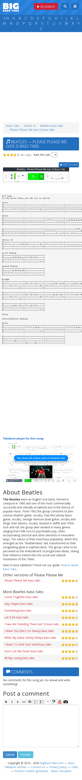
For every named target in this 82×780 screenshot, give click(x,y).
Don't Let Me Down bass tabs (23, 651)
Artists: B (30, 126)
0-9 (6, 18)
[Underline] (18, 701)
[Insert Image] (30, 701)
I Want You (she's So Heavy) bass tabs (29, 631)
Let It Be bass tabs (16, 617)
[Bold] (6, 701)
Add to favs (70, 164)
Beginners (47, 7)
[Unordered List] (42, 701)
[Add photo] (65, 701)
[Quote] (48, 701)
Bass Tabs (13, 126)
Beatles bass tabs (51, 126)
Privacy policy (58, 767)
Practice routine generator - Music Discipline (43, 771)
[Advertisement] (41, 76)
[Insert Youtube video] (59, 701)
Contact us (38, 767)
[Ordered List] (36, 701)
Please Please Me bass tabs (22, 580)
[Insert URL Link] (24, 701)
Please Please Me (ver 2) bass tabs (32, 130)
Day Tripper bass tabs (18, 604)
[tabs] (54, 701)
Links (74, 767)
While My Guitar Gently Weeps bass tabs (30, 638)
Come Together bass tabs (21, 597)
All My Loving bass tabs (19, 658)
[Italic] (12, 701)
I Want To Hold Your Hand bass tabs (27, 644)
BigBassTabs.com (51, 763)
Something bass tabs (17, 610)
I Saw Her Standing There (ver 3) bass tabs (31, 624)
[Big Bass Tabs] (11, 7)
